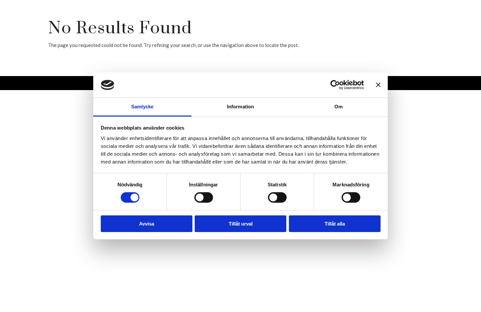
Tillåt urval (241, 223)
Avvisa (146, 223)
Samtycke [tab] (142, 106)
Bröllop (419, 45)
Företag (451, 19)
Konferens (376, 45)
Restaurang (189, 19)
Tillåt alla (335, 223)
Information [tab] (240, 106)
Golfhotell (288, 19)
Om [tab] (338, 106)
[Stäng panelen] (378, 85)
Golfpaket (239, 19)
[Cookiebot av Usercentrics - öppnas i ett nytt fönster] (335, 85)
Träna (378, 19)
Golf (149, 19)
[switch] (203, 197)
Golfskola (337, 19)
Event (455, 45)
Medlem (413, 19)
